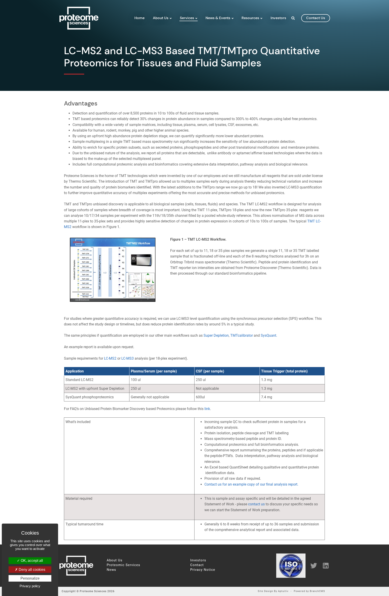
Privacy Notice (202, 569)
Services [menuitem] (187, 18)
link (207, 409)
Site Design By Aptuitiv (273, 591)
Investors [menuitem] (278, 18)
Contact (197, 565)
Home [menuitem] (139, 18)
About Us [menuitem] (160, 18)
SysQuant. (269, 335)
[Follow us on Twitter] (312, 565)
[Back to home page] (78, 28)
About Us (114, 560)
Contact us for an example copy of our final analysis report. (251, 484)
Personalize (30, 578)
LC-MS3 (127, 358)
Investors (198, 560)
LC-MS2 (110, 358)
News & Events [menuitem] (218, 18)
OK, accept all (31, 560)
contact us (315, 18)
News (111, 569)
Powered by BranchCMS (309, 591)
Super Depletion (216, 335)
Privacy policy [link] (30, 586)
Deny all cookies (31, 569)
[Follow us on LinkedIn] (324, 565)
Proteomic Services (123, 565)
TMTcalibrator (241, 335)
